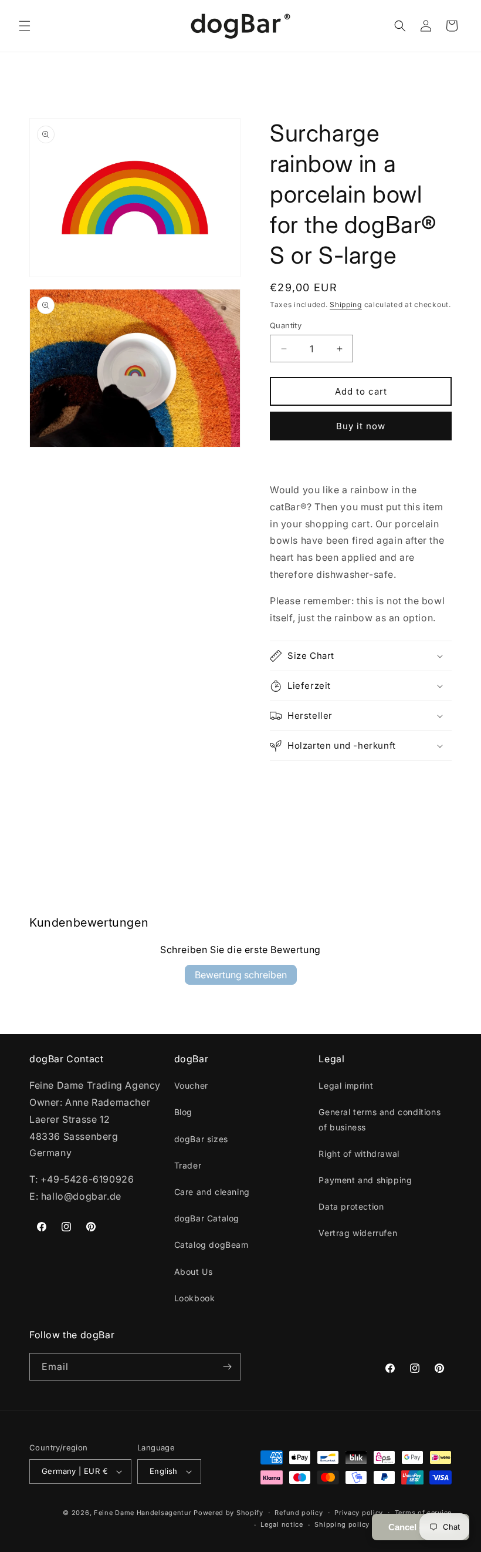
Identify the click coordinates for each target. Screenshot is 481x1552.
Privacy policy (358, 1513)
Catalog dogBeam (211, 1245)
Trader (188, 1165)
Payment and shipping (365, 1180)
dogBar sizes (201, 1139)
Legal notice (281, 1524)
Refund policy (299, 1513)
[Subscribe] (227, 1367)
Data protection (351, 1206)
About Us (193, 1272)
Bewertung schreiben (241, 975)
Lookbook (194, 1298)
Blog (183, 1112)
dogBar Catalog (206, 1218)
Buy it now (360, 426)
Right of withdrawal (359, 1154)
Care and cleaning (212, 1192)
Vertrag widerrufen (358, 1233)
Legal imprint (346, 1085)
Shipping (346, 304)
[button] (25, 26)
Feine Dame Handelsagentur (143, 1513)
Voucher (191, 1085)
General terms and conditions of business (380, 1119)
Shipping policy (342, 1524)
